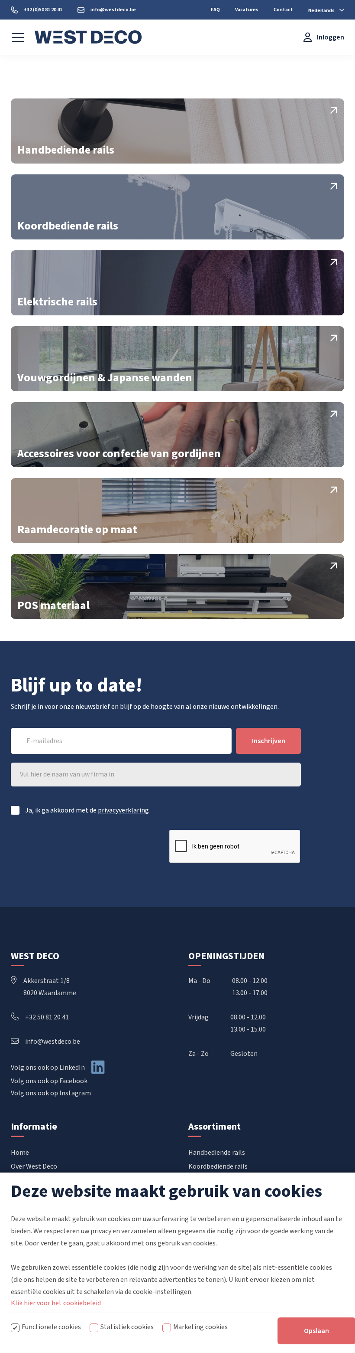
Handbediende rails (216, 1152)
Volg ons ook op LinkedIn (48, 1067)
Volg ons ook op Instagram (51, 1093)
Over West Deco (34, 1166)
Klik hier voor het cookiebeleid (56, 1303)
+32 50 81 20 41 (47, 1017)
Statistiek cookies (127, 1327)
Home (20, 1152)
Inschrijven (268, 741)
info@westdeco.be (52, 1041)
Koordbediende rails (218, 1166)
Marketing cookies (200, 1327)
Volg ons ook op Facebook (49, 1081)
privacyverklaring (123, 810)
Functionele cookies (51, 1327)
